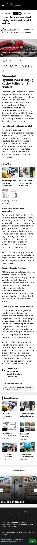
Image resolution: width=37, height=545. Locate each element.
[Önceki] (1, 490)
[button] (20, 13)
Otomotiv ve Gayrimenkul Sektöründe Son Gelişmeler (14, 372)
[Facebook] (11, 512)
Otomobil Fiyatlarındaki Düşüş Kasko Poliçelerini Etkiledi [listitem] (17, 388)
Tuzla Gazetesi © (8, 533)
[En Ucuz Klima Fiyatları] (18, 490)
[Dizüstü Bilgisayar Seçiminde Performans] (10, 177)
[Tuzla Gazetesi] (13, 5)
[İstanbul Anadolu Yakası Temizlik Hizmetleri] (27, 177)
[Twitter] (18, 512)
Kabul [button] (32, 541)
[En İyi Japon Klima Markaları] (10, 196)
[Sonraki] (35, 490)
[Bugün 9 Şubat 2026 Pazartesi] (27, 451)
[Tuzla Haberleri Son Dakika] (9, 451)
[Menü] (4, 5)
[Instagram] (25, 512)
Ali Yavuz (11, 29)
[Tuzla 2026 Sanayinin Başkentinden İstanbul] (27, 431)
